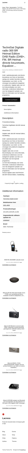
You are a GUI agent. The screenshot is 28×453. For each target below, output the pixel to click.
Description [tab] (8, 109)
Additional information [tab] (11, 113)
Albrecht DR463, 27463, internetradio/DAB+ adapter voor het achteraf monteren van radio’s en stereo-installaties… (14, 365)
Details (3, 71)
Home (3, 7)
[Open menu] (25, 3)
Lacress (4, 2)
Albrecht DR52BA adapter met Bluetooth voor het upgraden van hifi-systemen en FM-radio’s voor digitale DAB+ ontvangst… (14, 402)
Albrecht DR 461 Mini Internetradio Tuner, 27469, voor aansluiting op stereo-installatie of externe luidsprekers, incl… (14, 294)
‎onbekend (6, 220)
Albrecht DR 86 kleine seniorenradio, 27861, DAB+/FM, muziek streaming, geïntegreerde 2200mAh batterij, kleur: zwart (14, 328)
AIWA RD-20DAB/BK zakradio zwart (14, 259)
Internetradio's (13, 7)
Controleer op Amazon (11, 99)
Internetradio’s (11, 105)
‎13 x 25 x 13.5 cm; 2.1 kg (11, 211)
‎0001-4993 (6, 205)
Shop (7, 7)
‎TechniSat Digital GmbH (10, 199)
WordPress (23, 449)
